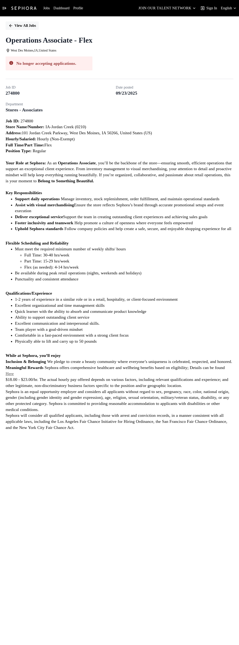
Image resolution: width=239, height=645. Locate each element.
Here (10, 373)
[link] (24, 8)
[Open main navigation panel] (4, 8)
